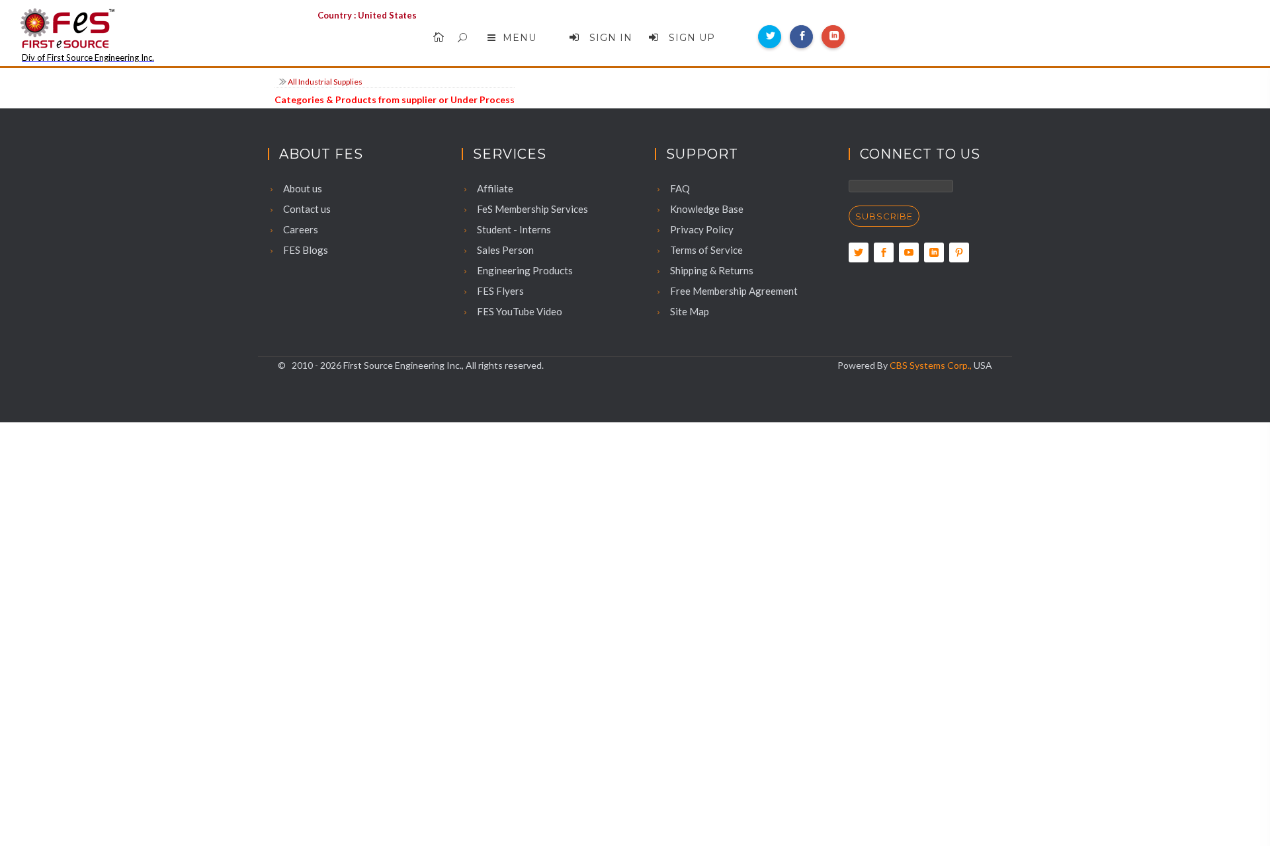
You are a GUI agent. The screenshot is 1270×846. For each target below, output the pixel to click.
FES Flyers (499, 291)
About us (301, 188)
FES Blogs (304, 250)
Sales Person (504, 250)
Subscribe (884, 216)
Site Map (688, 311)
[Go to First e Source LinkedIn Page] (934, 252)
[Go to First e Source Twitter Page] (858, 252)
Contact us (306, 209)
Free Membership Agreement (733, 291)
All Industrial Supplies (325, 82)
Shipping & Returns (710, 270)
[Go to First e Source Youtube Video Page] (909, 252)
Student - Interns (513, 229)
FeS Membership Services (531, 209)
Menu (519, 38)
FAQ (679, 188)
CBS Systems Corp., (931, 365)
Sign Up (690, 38)
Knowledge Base (705, 209)
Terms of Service (705, 250)
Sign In (609, 38)
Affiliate (494, 188)
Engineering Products (524, 270)
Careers (299, 229)
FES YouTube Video (518, 311)
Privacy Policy (701, 229)
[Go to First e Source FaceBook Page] (884, 252)
